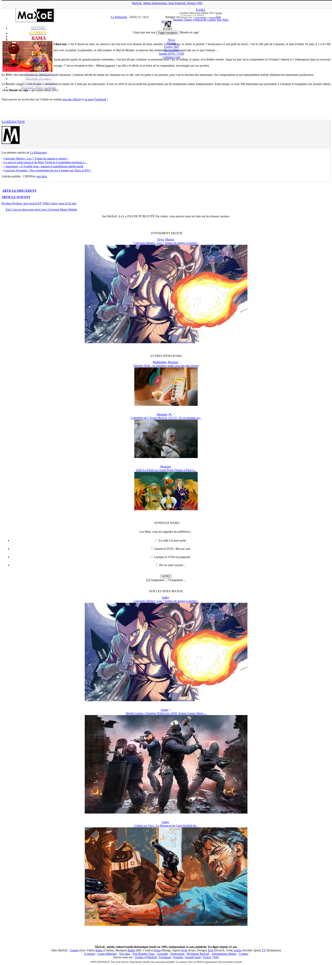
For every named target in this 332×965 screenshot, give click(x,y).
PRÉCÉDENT (19, 190)
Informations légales (224, 953)
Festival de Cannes (204, 19)
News (171, 39)
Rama (99, 950)
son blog (42, 176)
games (164, 709)
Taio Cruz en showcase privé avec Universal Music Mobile (41, 209)
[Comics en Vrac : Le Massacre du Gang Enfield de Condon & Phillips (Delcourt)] (166, 924)
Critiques (171, 57)
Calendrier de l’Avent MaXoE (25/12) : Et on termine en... (166, 417)
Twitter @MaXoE (146, 957)
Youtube (178, 957)
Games (74, 950)
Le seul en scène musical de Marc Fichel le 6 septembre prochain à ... (45, 162)
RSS (216, 957)
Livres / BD (171, 46)
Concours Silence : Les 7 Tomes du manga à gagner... (166, 243)
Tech (210, 950)
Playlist (171, 43)
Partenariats (177, 953)
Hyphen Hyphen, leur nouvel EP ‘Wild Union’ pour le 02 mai (39, 203)
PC (170, 414)
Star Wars (222, 19)
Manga (169, 239)
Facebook (165, 957)
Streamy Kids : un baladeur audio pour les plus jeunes (166, 365)
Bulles (131, 950)
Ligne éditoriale (107, 953)
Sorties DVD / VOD (171, 53)
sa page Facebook (95, 99)
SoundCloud (193, 957)
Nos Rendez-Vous (144, 953)
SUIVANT (16, 197)
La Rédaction (13, 121)
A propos (89, 953)
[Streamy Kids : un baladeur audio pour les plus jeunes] (166, 404)
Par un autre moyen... (172, 565)
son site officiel (72, 99)
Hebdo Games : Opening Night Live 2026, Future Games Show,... (166, 713)
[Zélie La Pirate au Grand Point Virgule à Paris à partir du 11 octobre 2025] (166, 509)
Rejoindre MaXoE (198, 953)
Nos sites (124, 953)
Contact (243, 953)
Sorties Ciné (171, 50)
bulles (165, 597)
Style (184, 950)
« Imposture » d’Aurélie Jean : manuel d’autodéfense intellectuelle (43, 166)
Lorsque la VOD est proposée (172, 557)
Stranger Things (182, 19)
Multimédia (160, 362)
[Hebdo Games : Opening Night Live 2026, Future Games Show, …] (166, 812)
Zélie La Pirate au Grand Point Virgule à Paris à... (166, 470)
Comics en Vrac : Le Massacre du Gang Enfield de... (166, 825)
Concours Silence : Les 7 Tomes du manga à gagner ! (35, 158)
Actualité (162, 953)
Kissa (157, 950)
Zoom (237, 950)
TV (264, 950)
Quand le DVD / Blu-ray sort (172, 548)
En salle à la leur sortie (172, 540)
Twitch (207, 957)
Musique (173, 362)
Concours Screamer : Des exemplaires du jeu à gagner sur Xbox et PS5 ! (47, 170)
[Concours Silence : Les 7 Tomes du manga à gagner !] (166, 342)
